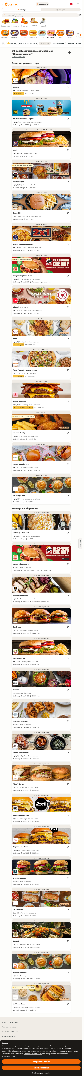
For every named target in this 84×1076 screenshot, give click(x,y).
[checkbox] (5, 34)
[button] (10, 4)
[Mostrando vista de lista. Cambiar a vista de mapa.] (80, 15)
